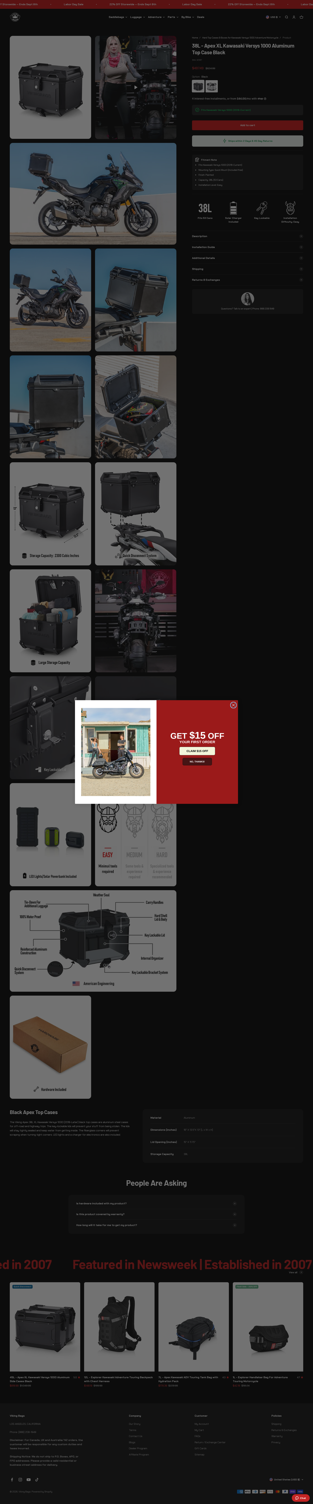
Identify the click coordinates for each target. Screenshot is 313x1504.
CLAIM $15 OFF (197, 751)
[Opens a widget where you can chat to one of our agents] (301, 1498)
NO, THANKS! (197, 761)
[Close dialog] (233, 705)
